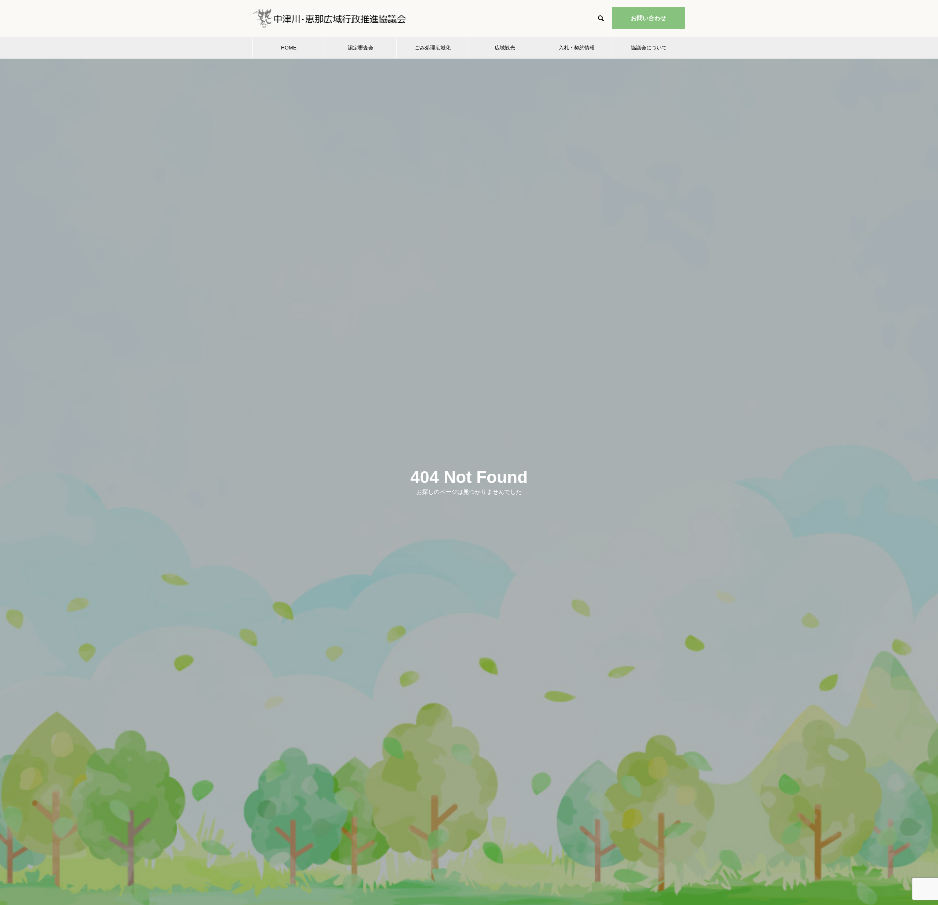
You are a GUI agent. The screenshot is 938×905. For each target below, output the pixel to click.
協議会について (649, 48)
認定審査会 (360, 48)
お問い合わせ (648, 18)
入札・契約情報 (577, 48)
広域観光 (505, 48)
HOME (288, 48)
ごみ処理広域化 (433, 48)
